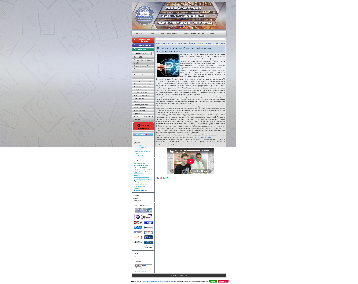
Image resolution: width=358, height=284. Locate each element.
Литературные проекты (142, 87)
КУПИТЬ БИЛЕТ (140, 134)
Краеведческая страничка (194, 33)
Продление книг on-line (142, 66)
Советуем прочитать (141, 93)
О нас (212, 33)
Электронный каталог (169, 33)
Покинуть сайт (223, 281)
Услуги (136, 102)
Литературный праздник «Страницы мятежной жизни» (176, 43)
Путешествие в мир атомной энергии (211, 43)
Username (138, 257)
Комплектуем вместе (141, 105)
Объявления (139, 155)
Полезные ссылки (140, 108)
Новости (138, 33)
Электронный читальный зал (143, 76)
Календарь (137, 90)
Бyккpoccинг (144, 49)
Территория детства (144, 45)
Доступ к (140, 53)
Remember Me (139, 265)
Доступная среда (140, 111)
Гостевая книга (139, 99)
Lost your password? (141, 271)
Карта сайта (138, 113)
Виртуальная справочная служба (143, 61)
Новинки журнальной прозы (143, 151)
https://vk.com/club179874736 (203, 137)
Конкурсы (138, 149)
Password (138, 261)
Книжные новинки (140, 147)
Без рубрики (138, 145)
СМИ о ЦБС (138, 57)
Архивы (135, 198)
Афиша (151, 33)
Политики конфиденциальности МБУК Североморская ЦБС (157, 281)
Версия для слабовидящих (144, 127)
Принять (213, 281)
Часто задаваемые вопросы (143, 118)
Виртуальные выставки (142, 96)
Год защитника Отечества (144, 40)
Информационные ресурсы (143, 84)
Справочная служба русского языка (143, 70)
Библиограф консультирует (143, 81)
